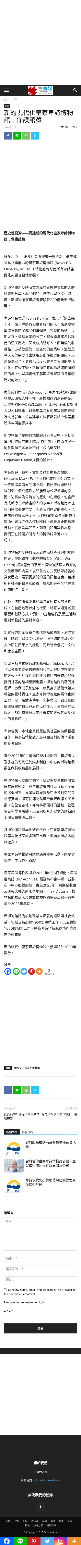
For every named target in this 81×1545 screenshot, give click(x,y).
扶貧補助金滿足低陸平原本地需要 (21, 1116)
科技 (27, 1525)
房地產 (34, 1521)
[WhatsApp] (26, 136)
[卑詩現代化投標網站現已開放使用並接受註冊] (14, 1185)
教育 (16, 1521)
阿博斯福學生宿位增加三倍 (59, 1114)
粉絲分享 (38, 1525)
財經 (44, 1521)
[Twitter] (35, 136)
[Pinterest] (31, 971)
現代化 (17, 1067)
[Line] (16, 971)
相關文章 (11, 1132)
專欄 (53, 1521)
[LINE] (17, 136)
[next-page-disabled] (12, 1199)
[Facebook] (8, 136)
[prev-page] (6, 1199)
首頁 (6, 99)
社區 (61, 1521)
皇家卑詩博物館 (32, 1067)
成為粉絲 (51, 1525)
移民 (25, 1521)
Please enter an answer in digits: (24, 1302)
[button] (6, 90)
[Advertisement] (40, 42)
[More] (39, 971)
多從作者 (27, 1132)
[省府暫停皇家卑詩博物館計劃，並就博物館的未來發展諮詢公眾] (14, 1166)
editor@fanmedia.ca (46, 1480)
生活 (69, 1521)
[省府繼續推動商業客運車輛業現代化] (14, 1147)
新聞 (14, 99)
